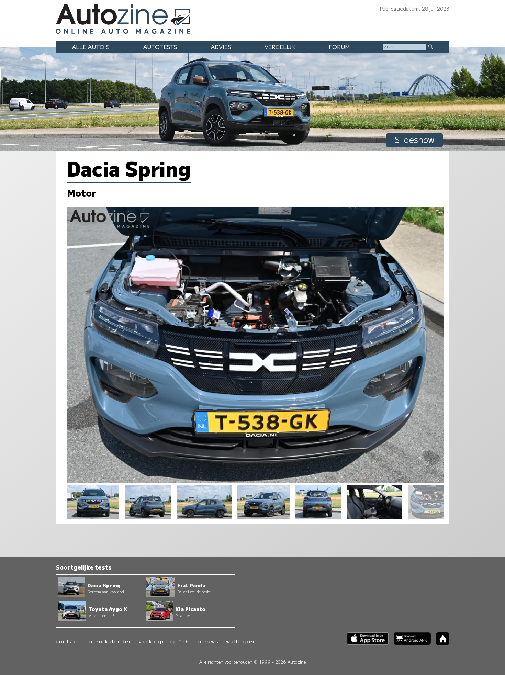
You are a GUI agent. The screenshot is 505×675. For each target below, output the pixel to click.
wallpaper (241, 641)
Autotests (160, 47)
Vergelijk (280, 47)
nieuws (208, 641)
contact (68, 641)
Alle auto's (91, 47)
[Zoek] (430, 46)
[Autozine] (252, 18)
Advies (221, 47)
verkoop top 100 (165, 641)
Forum (339, 47)
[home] (440, 642)
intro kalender (110, 641)
